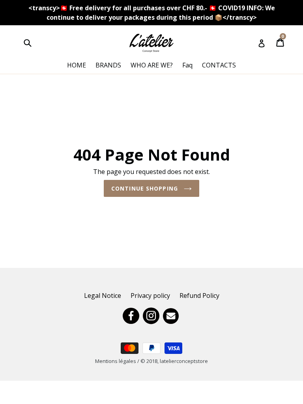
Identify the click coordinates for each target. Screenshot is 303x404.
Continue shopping (145, 188)
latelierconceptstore (184, 361)
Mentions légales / (117, 361)
